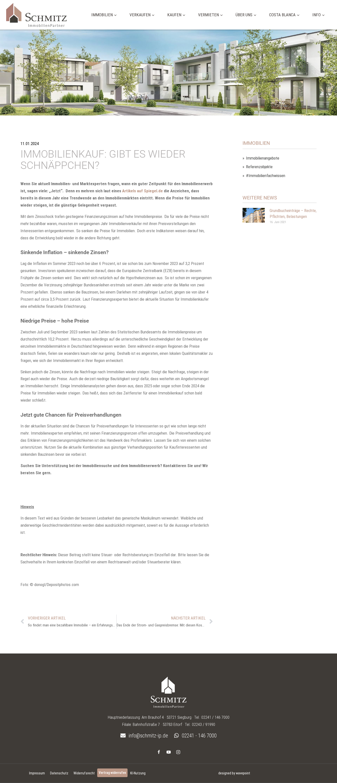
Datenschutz (59, 773)
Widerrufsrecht (84, 773)
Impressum (37, 773)
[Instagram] (178, 752)
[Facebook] (159, 752)
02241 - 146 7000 (199, 736)
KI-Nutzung (138, 773)
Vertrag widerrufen (112, 773)
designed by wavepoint (234, 773)
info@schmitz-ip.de (147, 736)
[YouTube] (168, 752)
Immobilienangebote (262, 158)
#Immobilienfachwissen (265, 175)
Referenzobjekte (259, 166)
